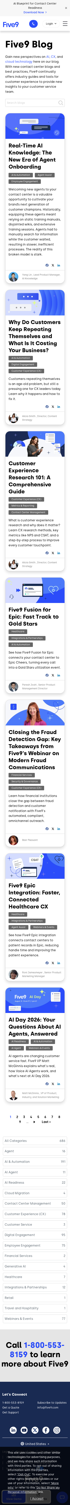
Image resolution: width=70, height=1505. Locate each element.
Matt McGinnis (30, 1093)
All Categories (16, 1141)
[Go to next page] (35, 1122)
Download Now (34, 12)
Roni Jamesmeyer (32, 972)
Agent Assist (45, 175)
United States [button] (36, 1444)
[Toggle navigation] (66, 23)
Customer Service (18, 1224)
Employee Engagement (24, 181)
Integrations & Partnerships (27, 638)
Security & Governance (24, 781)
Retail (9, 1298)
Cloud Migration (17, 1193)
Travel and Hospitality (21, 1308)
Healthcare (17, 631)
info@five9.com (47, 1407)
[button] (66, 8)
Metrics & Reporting (22, 505)
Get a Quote (10, 1407)
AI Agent (16, 1048)
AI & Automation (20, 175)
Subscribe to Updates (51, 1402)
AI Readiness (18, 1041)
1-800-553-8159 (33, 24)
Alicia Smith (28, 416)
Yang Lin (27, 274)
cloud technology (18, 61)
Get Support (10, 1412)
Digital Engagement (22, 364)
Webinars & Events (43, 927)
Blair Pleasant (30, 840)
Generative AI (15, 1266)
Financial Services (21, 775)
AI (47, 57)
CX (53, 57)
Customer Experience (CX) (26, 371)
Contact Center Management (28, 512)
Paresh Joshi (29, 684)
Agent (9, 1151)
